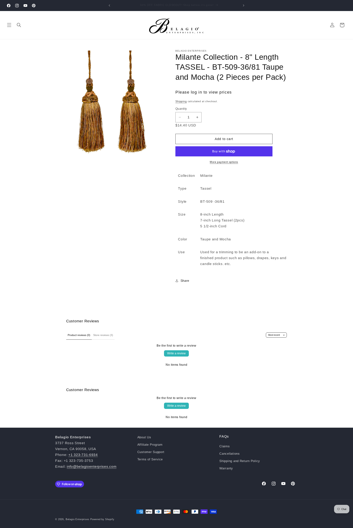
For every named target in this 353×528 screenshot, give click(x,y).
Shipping (181, 101)
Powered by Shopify (102, 519)
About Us (144, 437)
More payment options (224, 161)
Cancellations (229, 453)
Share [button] (185, 280)
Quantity (181, 108)
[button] (9, 25)
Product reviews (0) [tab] (79, 335)
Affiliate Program (150, 444)
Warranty (226, 468)
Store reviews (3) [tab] (103, 335)
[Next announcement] (244, 5)
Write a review (176, 353)
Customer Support (151, 452)
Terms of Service (150, 459)
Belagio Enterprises (77, 519)
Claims (224, 446)
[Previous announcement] (109, 5)
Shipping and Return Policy (239, 461)
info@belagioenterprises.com (91, 466)
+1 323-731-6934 (83, 455)
